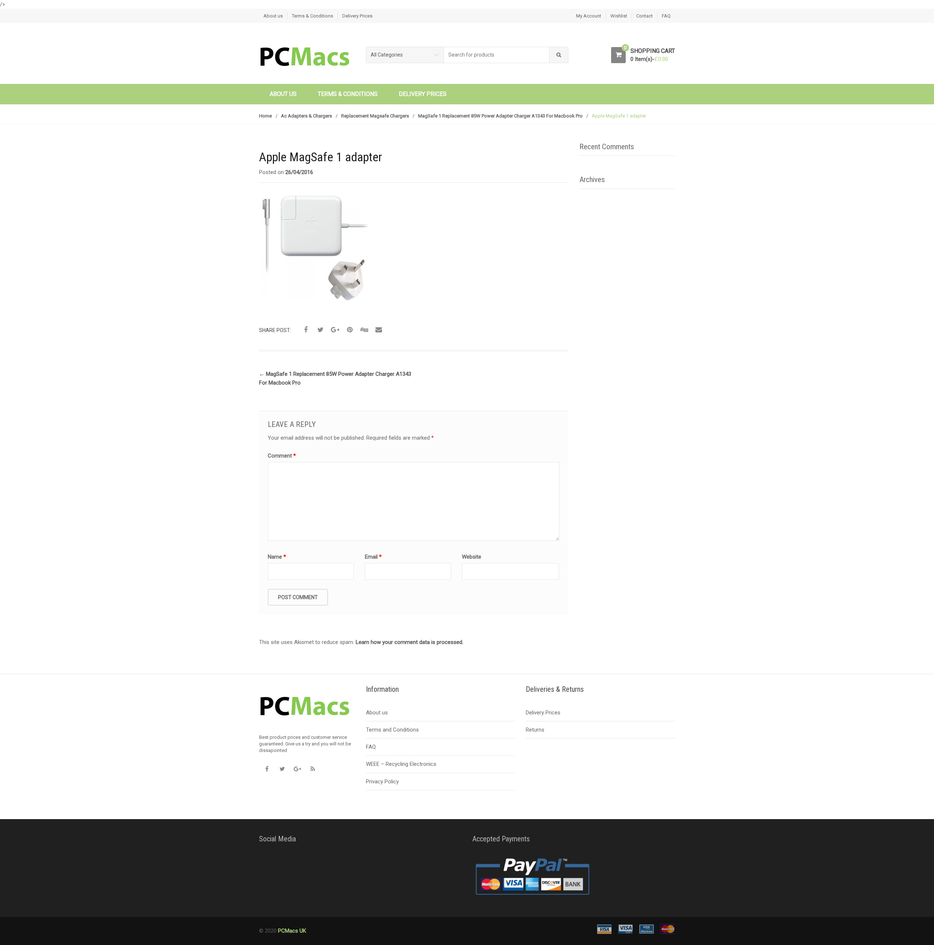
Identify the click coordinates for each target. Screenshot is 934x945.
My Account (588, 16)
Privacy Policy (382, 781)
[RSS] (313, 769)
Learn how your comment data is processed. (409, 642)
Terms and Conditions (392, 729)
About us (273, 16)
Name (277, 557)
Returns (535, 729)
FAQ (666, 16)
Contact (644, 16)
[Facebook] (267, 769)
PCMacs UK (291, 930)
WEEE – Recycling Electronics (401, 764)
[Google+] (297, 769)
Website (471, 557)
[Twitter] (282, 769)
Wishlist (618, 16)
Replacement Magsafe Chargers (375, 116)
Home (265, 116)
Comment (282, 455)
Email (373, 557)
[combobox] (496, 55)
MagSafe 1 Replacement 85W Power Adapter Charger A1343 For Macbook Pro (500, 116)
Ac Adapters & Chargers (306, 116)
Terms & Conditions (312, 16)
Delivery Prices (357, 16)
